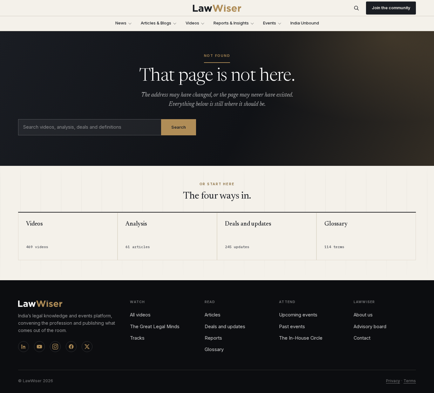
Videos (192, 22)
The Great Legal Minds (155, 326)
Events (269, 22)
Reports (213, 338)
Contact (362, 338)
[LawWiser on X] (87, 346)
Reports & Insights (231, 22)
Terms (409, 380)
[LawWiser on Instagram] (55, 346)
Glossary (214, 349)
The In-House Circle (300, 338)
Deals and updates (225, 326)
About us (363, 314)
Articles (212, 314)
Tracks (137, 338)
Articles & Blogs (156, 22)
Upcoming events (298, 314)
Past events (292, 326)
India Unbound (304, 22)
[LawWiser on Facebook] (71, 346)
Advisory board (370, 326)
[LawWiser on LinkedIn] (23, 346)
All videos (140, 314)
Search (178, 127)
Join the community (391, 7)
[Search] (356, 8)
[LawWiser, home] (217, 8)
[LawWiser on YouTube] (39, 346)
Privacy (393, 380)
